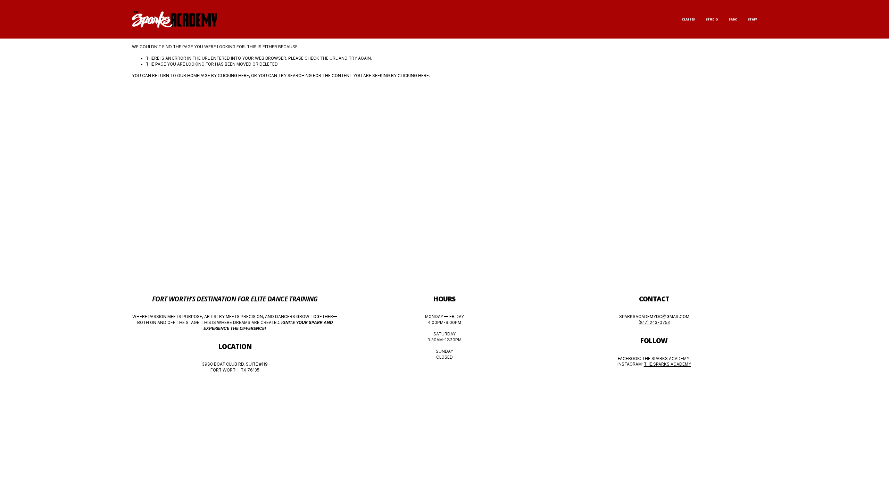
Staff (752, 19)
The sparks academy (665, 358)
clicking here (233, 75)
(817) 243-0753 (654, 322)
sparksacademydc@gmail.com (654, 316)
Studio (712, 19)
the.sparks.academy (667, 364)
